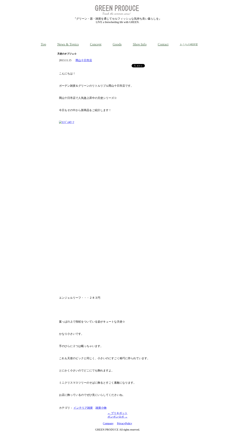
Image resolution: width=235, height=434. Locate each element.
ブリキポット (117, 413)
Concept (96, 44)
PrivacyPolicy (124, 423)
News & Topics (68, 44)
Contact (163, 44)
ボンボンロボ (117, 416)
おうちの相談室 (189, 44)
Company (108, 423)
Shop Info (140, 44)
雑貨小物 (100, 407)
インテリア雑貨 (83, 407)
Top (43, 44)
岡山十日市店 (84, 60)
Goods (117, 44)
